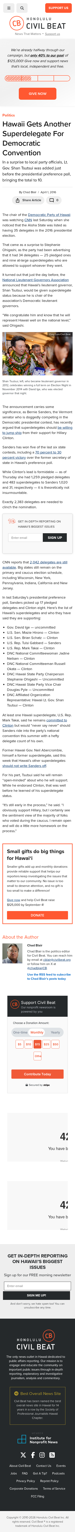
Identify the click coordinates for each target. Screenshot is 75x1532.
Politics (8, 115)
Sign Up (55, 537)
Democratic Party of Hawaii (49, 214)
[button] (8, 8)
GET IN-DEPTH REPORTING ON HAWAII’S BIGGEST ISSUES (38, 1261)
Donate (37, 915)
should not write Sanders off (24, 765)
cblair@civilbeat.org (57, 959)
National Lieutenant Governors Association (35, 279)
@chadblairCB (37, 968)
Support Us (58, 8)
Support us (52, 34)
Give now (37, 93)
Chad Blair (29, 192)
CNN (28, 219)
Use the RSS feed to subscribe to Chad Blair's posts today (49, 976)
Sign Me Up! (36, 1295)
